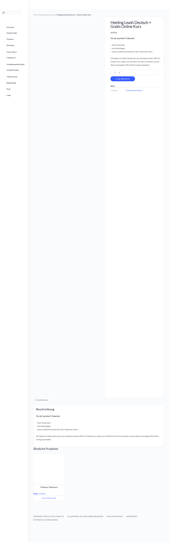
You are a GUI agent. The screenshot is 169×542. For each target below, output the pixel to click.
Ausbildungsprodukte (47, 15)
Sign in (162, 5)
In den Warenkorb (123, 79)
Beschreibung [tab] (42, 400)
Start (35, 15)
